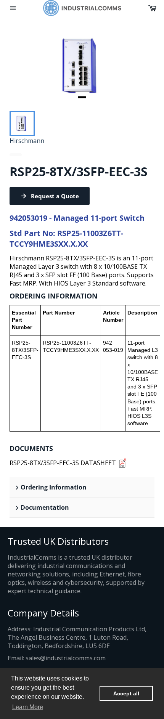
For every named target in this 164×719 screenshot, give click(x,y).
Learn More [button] (27, 707)
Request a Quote (55, 196)
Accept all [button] (126, 693)
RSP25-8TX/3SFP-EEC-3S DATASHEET (63, 463)
